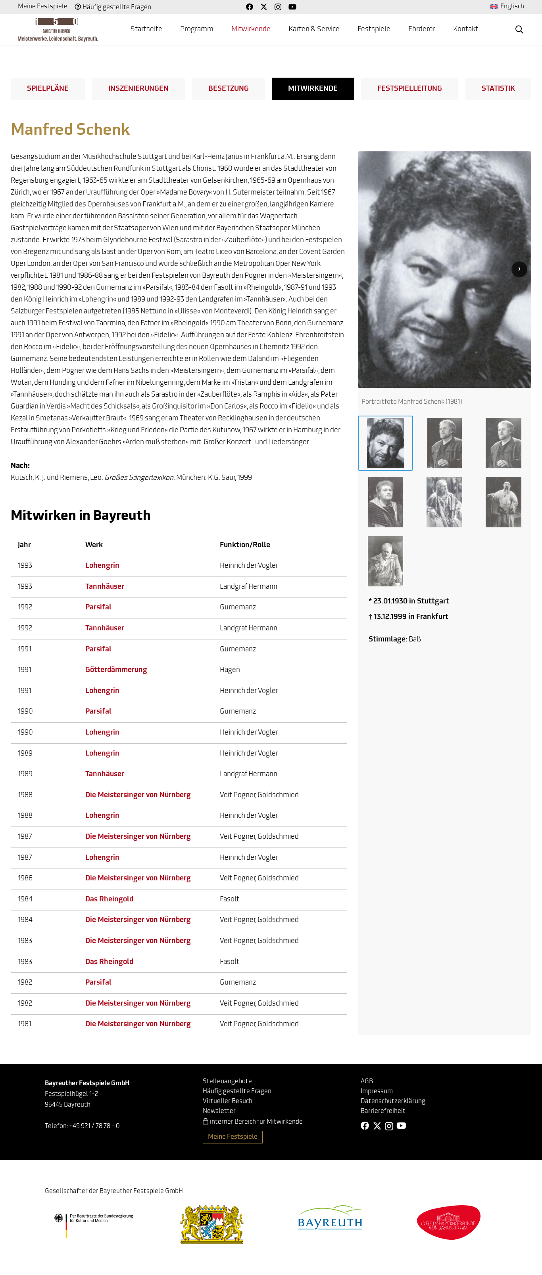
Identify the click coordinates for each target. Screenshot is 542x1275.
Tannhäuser (104, 587)
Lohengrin (102, 566)
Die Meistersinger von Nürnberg (138, 795)
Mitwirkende (313, 89)
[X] (263, 6)
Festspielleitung (409, 89)
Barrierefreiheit (383, 1111)
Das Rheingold (109, 899)
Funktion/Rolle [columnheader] (245, 545)
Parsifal (98, 607)
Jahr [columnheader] (24, 545)
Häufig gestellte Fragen (117, 7)
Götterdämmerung (116, 670)
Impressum (377, 1091)
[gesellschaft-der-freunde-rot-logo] (448, 1222)
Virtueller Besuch (227, 1101)
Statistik (498, 89)
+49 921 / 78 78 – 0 (94, 1126)
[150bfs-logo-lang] (58, 30)
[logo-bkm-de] (93, 1225)
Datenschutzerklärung (393, 1101)
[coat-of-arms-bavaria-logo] (212, 1224)
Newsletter (219, 1111)
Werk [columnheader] (94, 545)
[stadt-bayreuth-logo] (330, 1217)
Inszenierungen (138, 89)
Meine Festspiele (42, 7)
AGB (367, 1081)
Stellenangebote (227, 1081)
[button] (519, 30)
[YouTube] (292, 6)
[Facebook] (249, 6)
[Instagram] (278, 7)
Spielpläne (48, 89)
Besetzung (228, 89)
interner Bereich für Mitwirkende (256, 1122)
